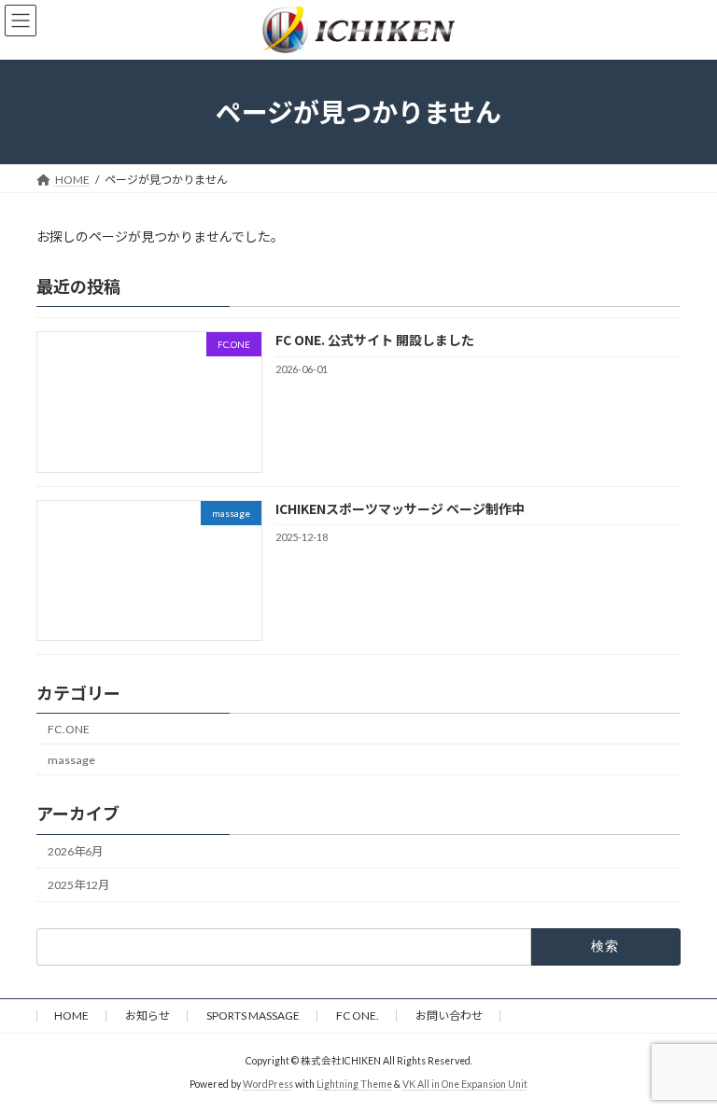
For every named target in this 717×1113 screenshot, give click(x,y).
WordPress (268, 1084)
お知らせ (147, 1016)
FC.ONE (69, 728)
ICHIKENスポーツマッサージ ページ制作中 (400, 507)
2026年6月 (75, 851)
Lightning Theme (354, 1084)
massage (71, 760)
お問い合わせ (449, 1016)
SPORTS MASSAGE (253, 1016)
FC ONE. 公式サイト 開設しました (374, 339)
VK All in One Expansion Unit (464, 1084)
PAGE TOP (683, 1060)
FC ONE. (357, 1016)
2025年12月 (78, 885)
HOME (71, 1016)
